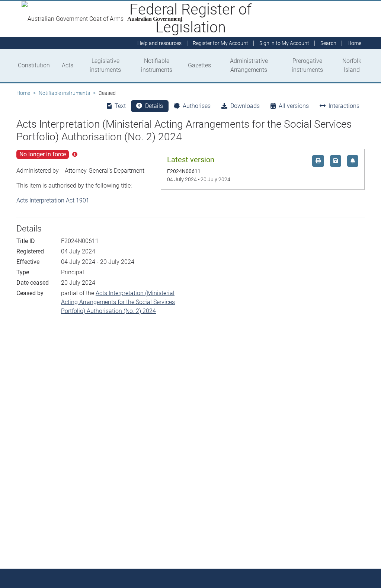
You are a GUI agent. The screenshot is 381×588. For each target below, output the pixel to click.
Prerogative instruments (307, 65)
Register (220, 43)
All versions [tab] (294, 105)
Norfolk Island (351, 65)
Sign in (284, 43)
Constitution (34, 65)
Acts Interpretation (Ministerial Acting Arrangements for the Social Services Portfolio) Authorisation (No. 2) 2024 (118, 302)
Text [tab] (120, 105)
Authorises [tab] (197, 105)
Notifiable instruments (156, 65)
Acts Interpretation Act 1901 (52, 200)
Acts (67, 65)
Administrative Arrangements (249, 65)
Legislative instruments (105, 65)
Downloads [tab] (245, 105)
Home (23, 93)
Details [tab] (154, 105)
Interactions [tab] (344, 105)
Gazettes (199, 65)
